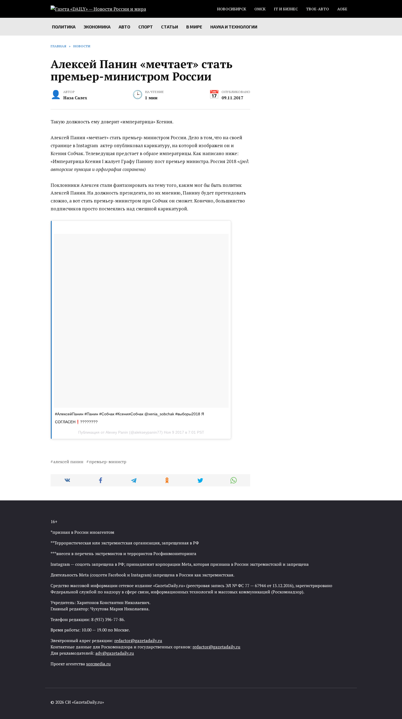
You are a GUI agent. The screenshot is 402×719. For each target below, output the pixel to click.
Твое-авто (317, 9)
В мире (194, 26)
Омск (260, 9)
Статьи (169, 26)
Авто (124, 26)
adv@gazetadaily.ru (114, 653)
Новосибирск (231, 9)
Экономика (97, 26)
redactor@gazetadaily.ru (138, 640)
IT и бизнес (286, 9)
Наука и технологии (233, 26)
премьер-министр (107, 461)
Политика (63, 26)
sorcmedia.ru (98, 663)
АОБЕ (342, 9)
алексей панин (68, 461)
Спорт (145, 26)
